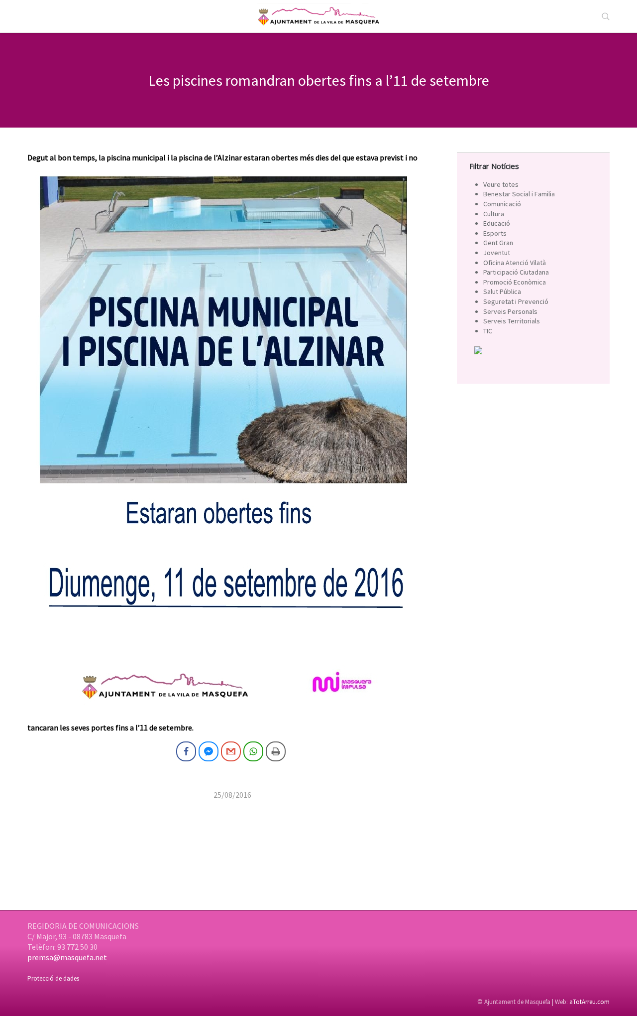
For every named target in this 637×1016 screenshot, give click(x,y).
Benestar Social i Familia (519, 193)
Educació (496, 223)
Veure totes (501, 184)
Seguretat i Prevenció (515, 301)
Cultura (493, 213)
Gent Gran (498, 242)
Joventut (496, 252)
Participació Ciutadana (516, 272)
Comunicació (502, 203)
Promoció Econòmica (514, 282)
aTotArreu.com (589, 1002)
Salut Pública (502, 291)
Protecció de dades (53, 978)
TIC (487, 330)
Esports (495, 233)
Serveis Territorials (511, 320)
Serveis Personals (510, 311)
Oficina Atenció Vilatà (514, 262)
